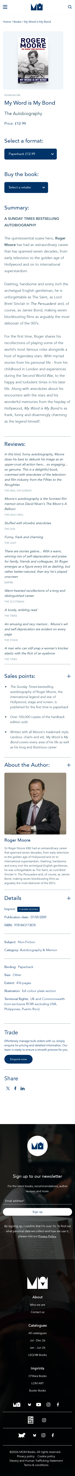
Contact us (37, 1312)
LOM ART (37, 1383)
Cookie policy (46, 1456)
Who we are (37, 1305)
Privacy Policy (47, 1236)
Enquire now (18, 1059)
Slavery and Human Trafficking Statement (36, 1461)
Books (17, 22)
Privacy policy (26, 1456)
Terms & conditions (36, 1465)
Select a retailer (20, 187)
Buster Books (37, 1391)
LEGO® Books (37, 1355)
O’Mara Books (38, 1376)
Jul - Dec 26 (37, 1340)
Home (7, 22)
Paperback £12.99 (22, 154)
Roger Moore (17, 840)
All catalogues (37, 1333)
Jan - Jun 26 (37, 1348)
